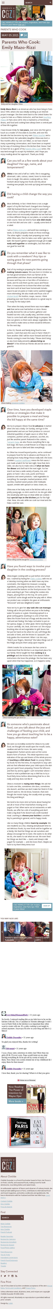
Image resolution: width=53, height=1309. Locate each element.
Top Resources (6, 1226)
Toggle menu (3, 2)
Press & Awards (6, 1207)
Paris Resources (6, 1252)
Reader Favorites (7, 1236)
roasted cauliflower (23, 460)
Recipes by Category (8, 1239)
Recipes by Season (7, 1245)
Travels (3, 1266)
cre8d (10, 1303)
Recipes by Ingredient (8, 1242)
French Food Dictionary (9, 1260)
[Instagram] (12, 1276)
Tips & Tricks (5, 1255)
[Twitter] (5, 1276)
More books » (15, 1101)
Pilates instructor (20, 230)
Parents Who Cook (13, 29)
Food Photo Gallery (8, 1248)
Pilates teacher (39, 135)
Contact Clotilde (6, 1201)
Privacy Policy (30, 1288)
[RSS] (16, 1276)
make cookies (36, 578)
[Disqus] (26, 977)
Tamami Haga (13, 442)
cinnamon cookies (18, 403)
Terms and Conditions (13, 1288)
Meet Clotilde (5, 1224)
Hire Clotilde (5, 1204)
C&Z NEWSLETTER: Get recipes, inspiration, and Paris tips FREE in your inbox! (32, 906)
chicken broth (12, 296)
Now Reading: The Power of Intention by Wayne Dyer (16, 1091)
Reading (4, 1263)
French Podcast (6, 1232)
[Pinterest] (9, 1276)
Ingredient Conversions (9, 1257)
